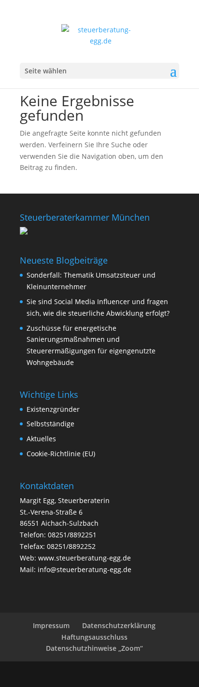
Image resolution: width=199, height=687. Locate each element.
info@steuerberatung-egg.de (84, 569)
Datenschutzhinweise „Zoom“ (94, 648)
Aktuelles (41, 438)
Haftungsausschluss (94, 637)
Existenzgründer (53, 409)
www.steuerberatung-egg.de (84, 557)
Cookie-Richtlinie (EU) (61, 453)
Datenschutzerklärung (119, 625)
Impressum (51, 625)
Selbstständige (50, 423)
